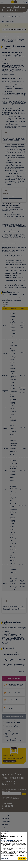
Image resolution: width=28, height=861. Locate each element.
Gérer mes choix (5, 858)
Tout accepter (22, 858)
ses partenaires (10, 840)
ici (23, 855)
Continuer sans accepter (20, 833)
